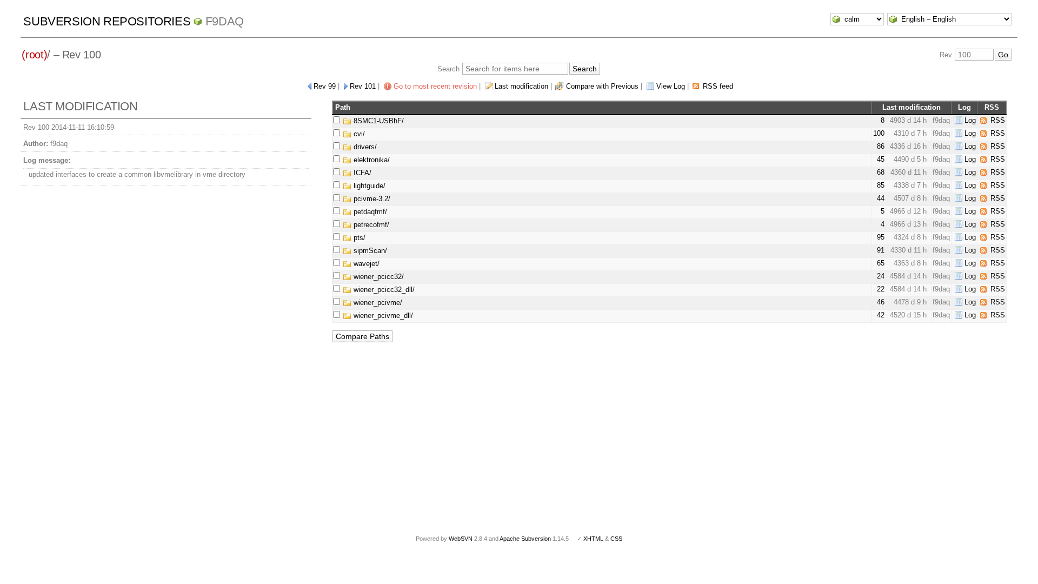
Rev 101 (363, 86)
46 (880, 302)
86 (880, 146)
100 (878, 133)
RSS (997, 120)
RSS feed (718, 86)
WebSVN (461, 538)
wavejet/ (365, 264)
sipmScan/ (369, 251)
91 (880, 250)
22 (880, 289)
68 (880, 172)
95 (880, 237)
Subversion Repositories (106, 21)
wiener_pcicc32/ (377, 277)
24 (880, 276)
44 (880, 198)
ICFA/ (361, 173)
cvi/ (358, 134)
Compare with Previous (602, 86)
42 (880, 315)
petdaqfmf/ (369, 212)
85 (880, 185)
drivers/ (364, 147)
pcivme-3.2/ (370, 199)
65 (880, 263)
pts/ (358, 238)
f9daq (224, 21)
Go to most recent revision (435, 86)
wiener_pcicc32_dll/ (383, 290)
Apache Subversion (525, 538)
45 (880, 159)
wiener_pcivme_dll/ (382, 315)
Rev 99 (325, 86)
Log (970, 120)
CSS (616, 538)
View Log (670, 86)
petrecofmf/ (370, 225)
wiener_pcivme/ (376, 302)
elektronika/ (370, 160)
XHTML (593, 538)
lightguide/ (368, 186)
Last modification (521, 86)
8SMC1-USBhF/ (377, 121)
